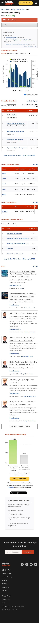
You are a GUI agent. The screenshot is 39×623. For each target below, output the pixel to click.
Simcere (4, 211)
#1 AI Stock (26, 3)
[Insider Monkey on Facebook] (23, 564)
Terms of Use (6, 599)
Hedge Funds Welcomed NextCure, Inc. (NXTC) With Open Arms (22, 403)
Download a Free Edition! (15, 514)
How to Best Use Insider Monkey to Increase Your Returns (18, 506)
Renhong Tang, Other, (12, 38)
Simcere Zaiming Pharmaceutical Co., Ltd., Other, (19, 40)
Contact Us (5, 587)
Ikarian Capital (11, 115)
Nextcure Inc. (20, 10)
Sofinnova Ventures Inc (14, 233)
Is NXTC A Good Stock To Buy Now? (23, 313)
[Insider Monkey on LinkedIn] (35, 564)
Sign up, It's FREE (29, 155)
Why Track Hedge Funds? (15, 510)
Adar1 (4, 174)
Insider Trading (10, 10)
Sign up (35, 101)
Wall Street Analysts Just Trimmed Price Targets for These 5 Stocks (22, 295)
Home (3, 10)
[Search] (36, 3)
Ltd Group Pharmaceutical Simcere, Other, (17, 44)
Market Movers (28, 308)
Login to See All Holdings (12, 155)
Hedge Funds (28, 332)
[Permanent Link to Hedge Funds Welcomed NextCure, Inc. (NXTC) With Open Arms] (5, 404)
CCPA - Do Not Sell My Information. (13, 606)
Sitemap (4, 591)
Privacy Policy (6, 596)
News (22, 288)
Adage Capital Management (16, 123)
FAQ (3, 603)
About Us (5, 580)
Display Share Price (32, 95)
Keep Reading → (15, 285)
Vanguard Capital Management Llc (18, 238)
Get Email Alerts (10, 20)
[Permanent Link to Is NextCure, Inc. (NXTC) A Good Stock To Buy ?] (5, 382)
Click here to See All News (19, 426)
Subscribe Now (19, 479)
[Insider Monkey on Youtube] (32, 564)
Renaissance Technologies (15, 131)
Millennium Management (15, 140)
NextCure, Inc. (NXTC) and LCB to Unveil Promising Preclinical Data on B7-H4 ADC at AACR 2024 (23, 274)
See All (35, 164)
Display (3, 54)
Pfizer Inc (10, 249)
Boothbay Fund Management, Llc (17, 243)
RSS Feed (8, 570)
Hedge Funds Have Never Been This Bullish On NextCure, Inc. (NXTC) (23, 363)
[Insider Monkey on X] (27, 564)
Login (28, 101)
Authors (4, 584)
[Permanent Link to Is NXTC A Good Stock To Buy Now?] (5, 315)
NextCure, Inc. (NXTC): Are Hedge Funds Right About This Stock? (22, 338)
